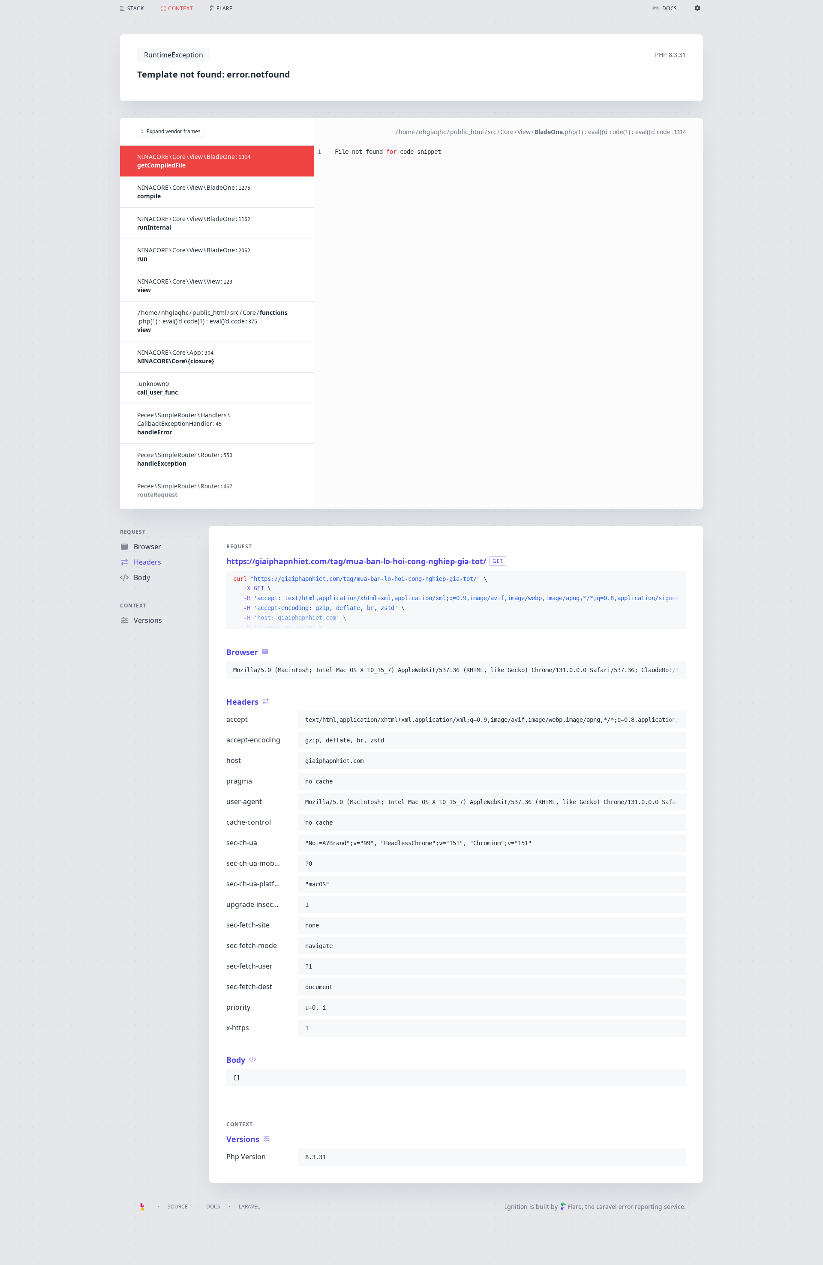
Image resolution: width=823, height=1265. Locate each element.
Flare (575, 1206)
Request (132, 531)
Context (133, 605)
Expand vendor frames (174, 131)
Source (178, 1206)
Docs (213, 1206)
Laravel (249, 1206)
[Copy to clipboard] (675, 579)
